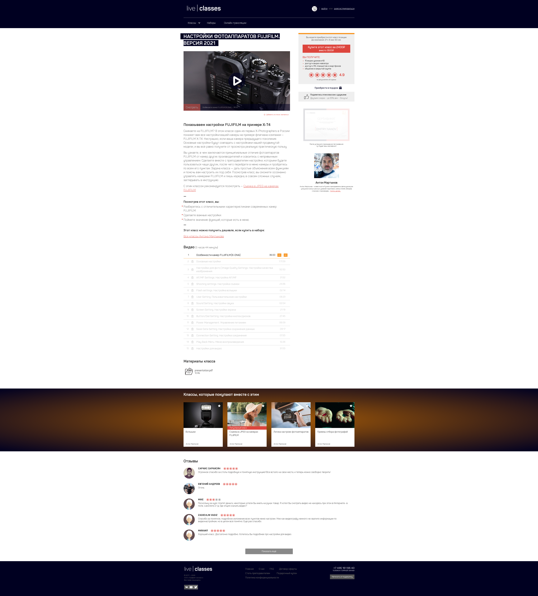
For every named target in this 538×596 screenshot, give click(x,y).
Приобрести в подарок (326, 88)
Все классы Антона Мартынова (204, 236)
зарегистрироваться (344, 9)
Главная (249, 568)
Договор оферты (288, 568)
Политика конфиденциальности (262, 577)
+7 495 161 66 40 (343, 568)
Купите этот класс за (325, 48)
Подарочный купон (287, 573)
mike (200, 499)
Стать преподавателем (257, 573)
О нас (262, 568)
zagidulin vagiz (208, 515)
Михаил (203, 530)
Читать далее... (335, 191)
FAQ (272, 568)
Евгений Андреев (209, 484)
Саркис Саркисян (209, 468)
